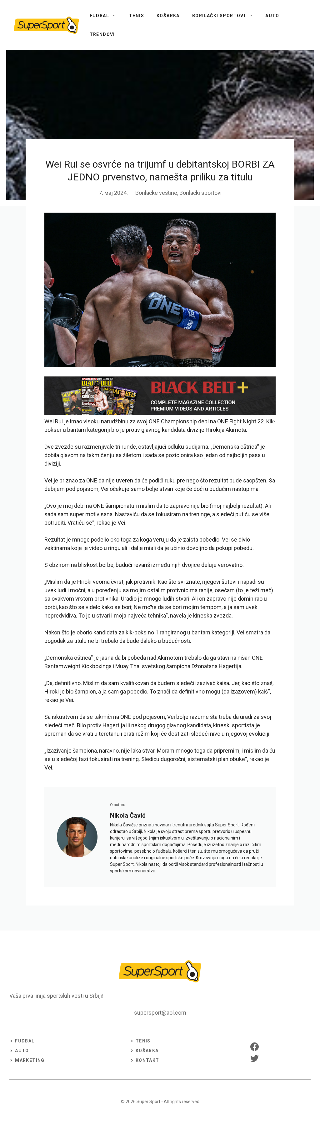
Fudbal (99, 15)
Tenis (136, 15)
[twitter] (254, 1058)
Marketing (30, 1060)
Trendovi (102, 34)
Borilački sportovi (218, 15)
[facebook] (254, 1046)
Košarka (168, 15)
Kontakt (147, 1060)
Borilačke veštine (156, 192)
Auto (272, 15)
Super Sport (148, 1101)
